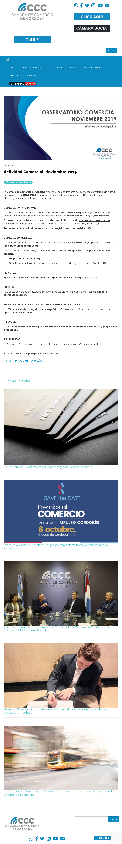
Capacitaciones (55, 67)
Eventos (13, 75)
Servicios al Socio (32, 67)
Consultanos (29, 75)
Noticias (73, 67)
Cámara (12, 67)
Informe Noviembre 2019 (24, 360)
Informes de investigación (18, 182)
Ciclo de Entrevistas (92, 67)
